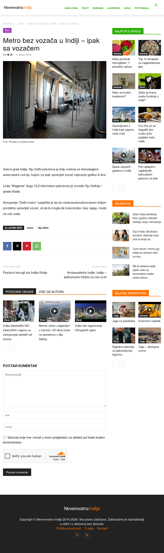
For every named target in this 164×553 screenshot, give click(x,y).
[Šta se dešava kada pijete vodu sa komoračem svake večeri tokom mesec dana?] (120, 270)
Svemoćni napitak (149, 321)
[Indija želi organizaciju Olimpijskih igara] (90, 311)
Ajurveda (113, 8)
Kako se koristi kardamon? (121, 94)
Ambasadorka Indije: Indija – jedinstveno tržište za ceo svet (85, 274)
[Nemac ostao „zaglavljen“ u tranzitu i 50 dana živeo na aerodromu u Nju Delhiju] (54, 311)
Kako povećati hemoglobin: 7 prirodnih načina (122, 63)
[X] (17, 246)
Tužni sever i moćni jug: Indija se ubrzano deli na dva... (146, 252)
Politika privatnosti (69, 528)
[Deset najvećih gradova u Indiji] (123, 155)
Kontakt (102, 528)
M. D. (10, 54)
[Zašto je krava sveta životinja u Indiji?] (149, 81)
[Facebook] (7, 246)
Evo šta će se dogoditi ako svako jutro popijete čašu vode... (147, 133)
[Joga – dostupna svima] (149, 335)
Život (85, 8)
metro (30, 227)
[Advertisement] (55, 155)
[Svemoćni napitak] (149, 309)
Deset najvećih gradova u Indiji (121, 169)
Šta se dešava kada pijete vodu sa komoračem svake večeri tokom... (144, 271)
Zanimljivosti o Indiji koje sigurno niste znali (123, 129)
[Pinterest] (27, 246)
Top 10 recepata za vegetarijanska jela (149, 63)
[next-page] (12, 347)
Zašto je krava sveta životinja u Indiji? (148, 96)
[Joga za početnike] (123, 309)
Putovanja (142, 8)
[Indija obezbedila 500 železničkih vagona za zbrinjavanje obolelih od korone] (18, 311)
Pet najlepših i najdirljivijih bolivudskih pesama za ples (148, 172)
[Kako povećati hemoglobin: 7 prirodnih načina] (123, 48)
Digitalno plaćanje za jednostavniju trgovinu (123, 350)
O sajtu (89, 528)
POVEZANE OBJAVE (20, 292)
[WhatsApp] (36, 246)
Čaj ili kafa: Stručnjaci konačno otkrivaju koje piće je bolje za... (146, 235)
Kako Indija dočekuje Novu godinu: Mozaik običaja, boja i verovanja (147, 218)
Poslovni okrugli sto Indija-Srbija (25, 272)
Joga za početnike (123, 321)
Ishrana (98, 8)
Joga (127, 8)
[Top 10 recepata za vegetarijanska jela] (149, 48)
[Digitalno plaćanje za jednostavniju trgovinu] (123, 335)
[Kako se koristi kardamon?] (123, 81)
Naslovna (71, 8)
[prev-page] (5, 347)
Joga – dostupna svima (148, 349)
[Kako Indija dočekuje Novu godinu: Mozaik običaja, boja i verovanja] (120, 218)
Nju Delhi (43, 227)
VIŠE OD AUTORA (51, 292)
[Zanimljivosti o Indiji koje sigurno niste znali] (123, 114)
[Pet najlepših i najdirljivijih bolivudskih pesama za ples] (149, 155)
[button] (156, 5)
